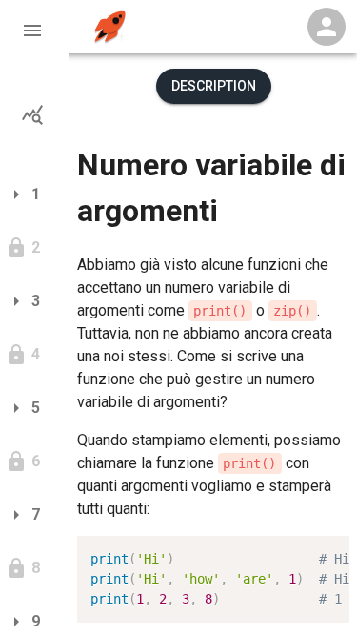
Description (213, 85)
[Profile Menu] (326, 26)
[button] (34, 30)
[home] (110, 27)
